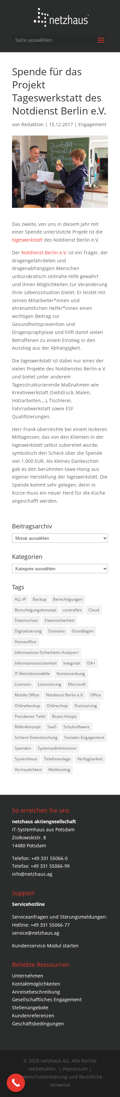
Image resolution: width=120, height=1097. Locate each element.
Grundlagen (83, 631)
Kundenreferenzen (33, 1015)
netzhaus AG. (55, 1061)
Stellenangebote (30, 1007)
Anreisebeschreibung (36, 992)
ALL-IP (20, 599)
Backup (39, 599)
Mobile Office (27, 695)
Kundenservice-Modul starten (45, 945)
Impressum (75, 1069)
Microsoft (77, 684)
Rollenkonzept (28, 727)
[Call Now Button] (16, 1083)
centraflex (72, 610)
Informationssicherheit (36, 663)
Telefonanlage (57, 759)
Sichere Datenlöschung (36, 737)
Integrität (71, 663)
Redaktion (32, 124)
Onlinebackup (27, 705)
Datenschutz (26, 620)
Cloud (93, 610)
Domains (56, 631)
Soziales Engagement (84, 737)
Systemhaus (26, 759)
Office (95, 695)
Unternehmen (27, 976)
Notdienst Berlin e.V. (44, 252)
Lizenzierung (49, 684)
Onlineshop (57, 705)
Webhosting (59, 769)
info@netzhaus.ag (32, 874)
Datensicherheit (59, 620)
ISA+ (91, 663)
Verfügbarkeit (90, 759)
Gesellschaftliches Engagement (47, 999)
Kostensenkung (71, 673)
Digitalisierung (28, 631)
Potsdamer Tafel (30, 716)
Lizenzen (23, 684)
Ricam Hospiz (64, 716)
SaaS (52, 727)
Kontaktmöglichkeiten (36, 984)
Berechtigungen (68, 599)
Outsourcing (85, 705)
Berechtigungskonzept (35, 610)
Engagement (92, 124)
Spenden (23, 748)
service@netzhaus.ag (35, 933)
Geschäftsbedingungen (38, 1023)
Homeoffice (25, 642)
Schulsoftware (76, 727)
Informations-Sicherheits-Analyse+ (47, 652)
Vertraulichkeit (28, 769)
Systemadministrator (57, 748)
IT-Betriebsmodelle (32, 673)
